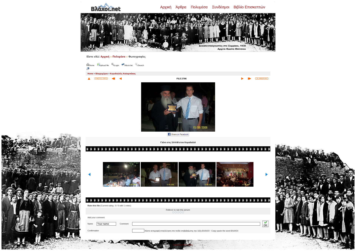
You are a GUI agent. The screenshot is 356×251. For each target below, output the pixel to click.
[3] (178, 212)
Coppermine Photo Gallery (183, 245)
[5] (183, 212)
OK (265, 225)
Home (90, 73)
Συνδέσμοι (220, 7)
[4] (180, 212)
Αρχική (166, 7)
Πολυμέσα (199, 7)
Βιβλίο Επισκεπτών (249, 7)
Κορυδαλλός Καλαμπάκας (123, 73)
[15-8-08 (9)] (178, 131)
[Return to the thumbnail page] (89, 79)
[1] (173, 212)
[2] (175, 212)
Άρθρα (181, 7)
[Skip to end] (249, 79)
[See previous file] (120, 79)
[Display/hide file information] (101, 78)
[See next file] (242, 79)
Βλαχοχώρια (101, 73)
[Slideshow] (261, 78)
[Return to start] (113, 79)
